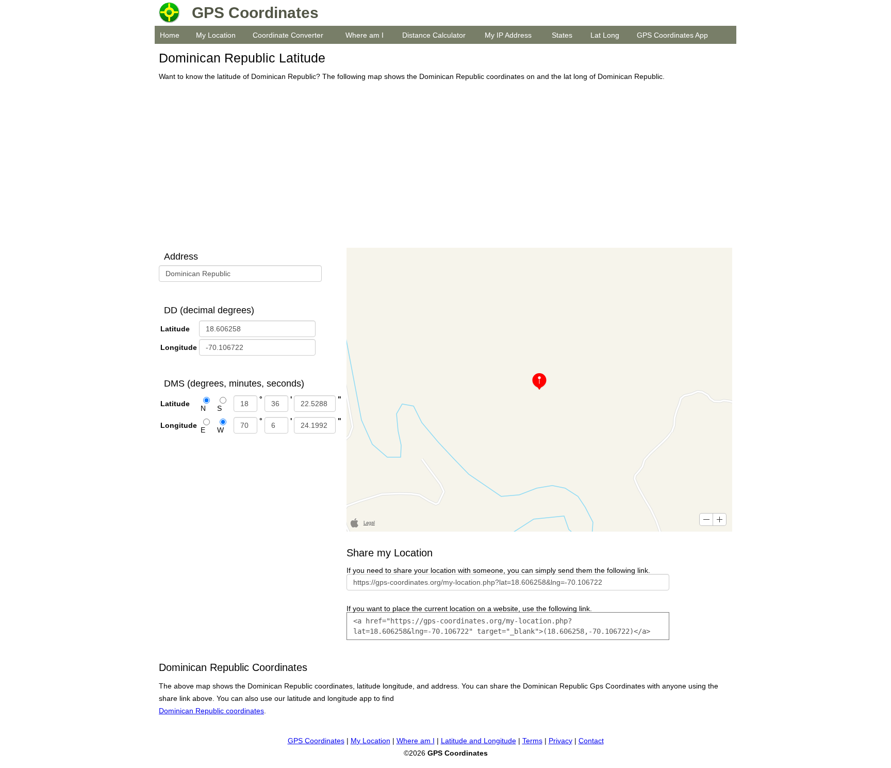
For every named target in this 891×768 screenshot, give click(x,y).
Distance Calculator (434, 35)
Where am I (364, 35)
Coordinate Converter (288, 35)
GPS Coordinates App (672, 35)
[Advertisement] (443, 165)
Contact (591, 741)
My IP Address (508, 35)
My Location (216, 35)
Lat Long (604, 35)
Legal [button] (369, 522)
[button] (706, 519)
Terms (532, 741)
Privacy (560, 741)
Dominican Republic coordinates (211, 711)
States (562, 35)
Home (169, 35)
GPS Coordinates (316, 741)
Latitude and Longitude (478, 741)
